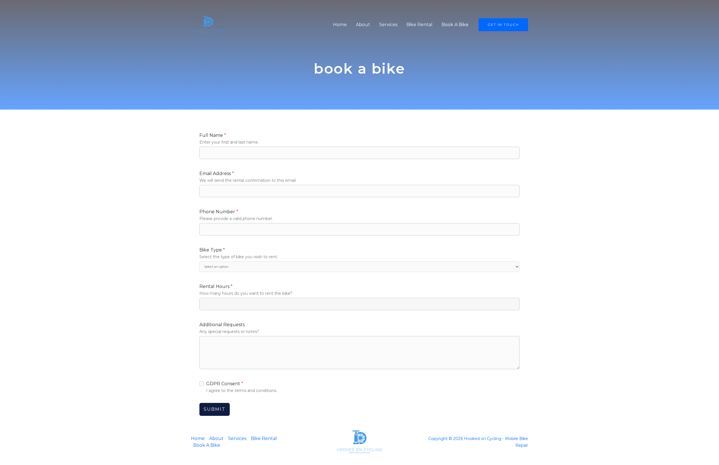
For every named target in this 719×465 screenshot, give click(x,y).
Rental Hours (216, 286)
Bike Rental (419, 24)
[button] (503, 24)
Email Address (216, 173)
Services (388, 24)
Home (340, 24)
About (363, 24)
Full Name (212, 135)
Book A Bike (455, 24)
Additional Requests (222, 324)
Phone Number (218, 211)
